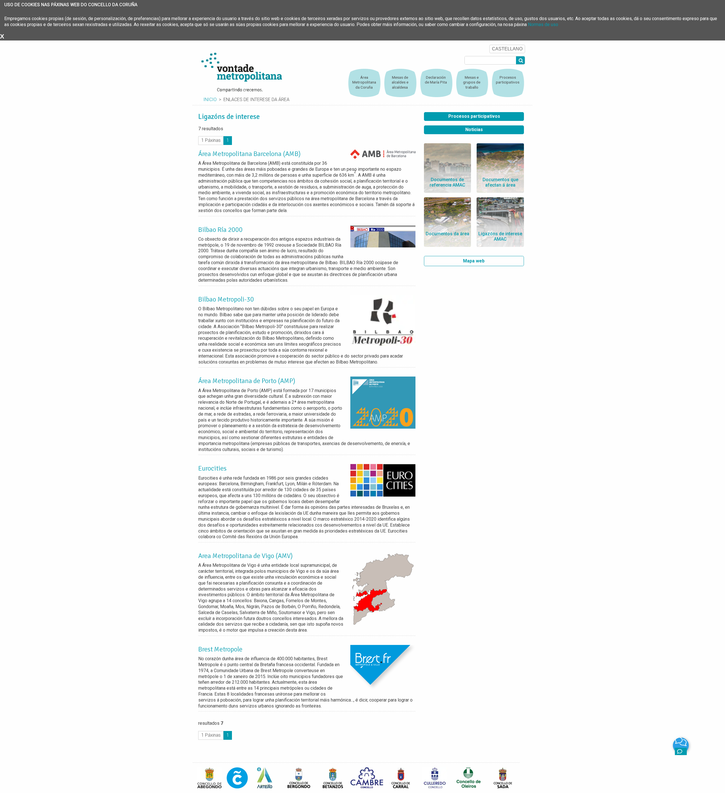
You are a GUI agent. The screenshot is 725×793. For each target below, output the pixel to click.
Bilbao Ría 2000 (220, 229)
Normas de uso (543, 24)
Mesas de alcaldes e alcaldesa (400, 82)
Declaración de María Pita (436, 80)
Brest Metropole (220, 649)
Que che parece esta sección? (681, 751)
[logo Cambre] (367, 777)
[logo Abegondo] (210, 777)
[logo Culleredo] (435, 777)
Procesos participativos (507, 80)
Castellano (507, 48)
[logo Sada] (503, 777)
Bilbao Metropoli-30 (226, 299)
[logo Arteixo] (265, 777)
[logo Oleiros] (469, 777)
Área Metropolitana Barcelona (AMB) (249, 153)
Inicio (210, 99)
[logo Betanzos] (333, 777)
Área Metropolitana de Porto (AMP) (246, 381)
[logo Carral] (401, 777)
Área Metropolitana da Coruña (364, 82)
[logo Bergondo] (299, 777)
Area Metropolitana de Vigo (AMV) (245, 556)
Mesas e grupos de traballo (471, 82)
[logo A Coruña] (237, 777)
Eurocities (213, 468)
